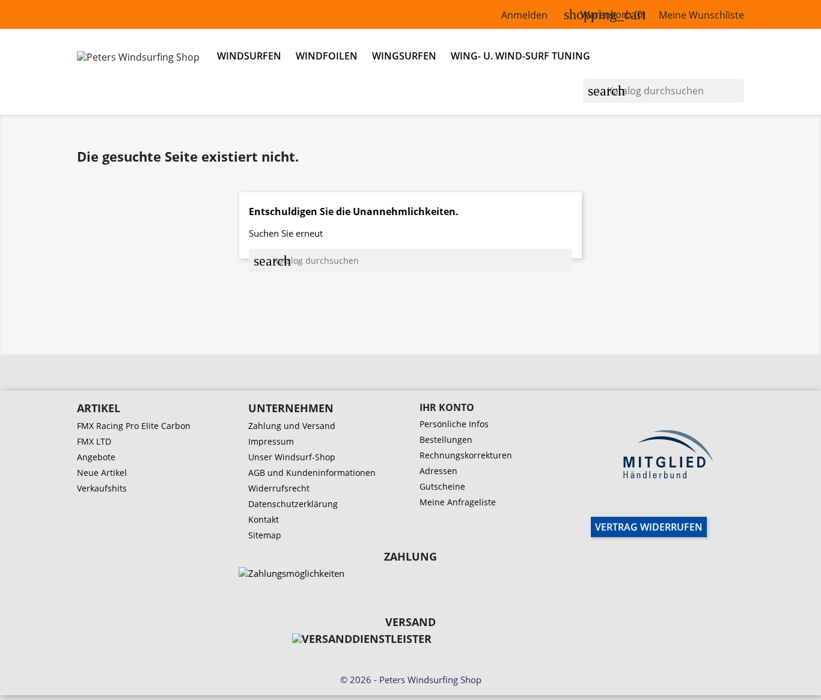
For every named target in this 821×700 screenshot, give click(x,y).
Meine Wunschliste (701, 15)
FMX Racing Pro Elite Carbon (134, 425)
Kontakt (263, 519)
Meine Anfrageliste (458, 502)
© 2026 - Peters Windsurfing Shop (410, 680)
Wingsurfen (404, 55)
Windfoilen (327, 55)
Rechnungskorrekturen (466, 455)
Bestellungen (446, 439)
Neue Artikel (102, 472)
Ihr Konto (447, 407)
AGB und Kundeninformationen (312, 472)
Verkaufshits (102, 488)
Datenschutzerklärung (293, 504)
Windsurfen (249, 55)
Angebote (96, 457)
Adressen (438, 470)
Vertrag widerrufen (649, 527)
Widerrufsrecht (279, 488)
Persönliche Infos (454, 424)
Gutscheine (442, 486)
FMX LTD (94, 441)
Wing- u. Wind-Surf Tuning (520, 55)
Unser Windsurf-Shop (291, 457)
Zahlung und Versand (291, 425)
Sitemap (264, 535)
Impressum (271, 441)
